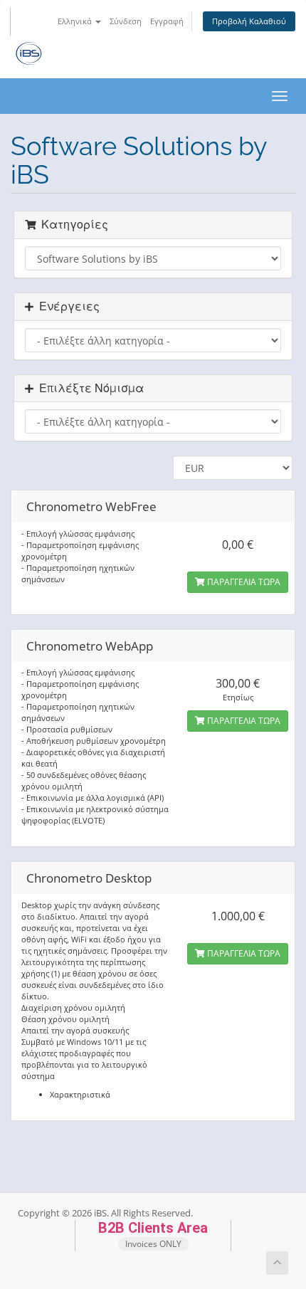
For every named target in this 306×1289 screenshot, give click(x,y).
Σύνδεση (126, 21)
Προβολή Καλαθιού (249, 21)
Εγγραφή (167, 21)
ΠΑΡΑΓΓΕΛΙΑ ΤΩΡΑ (242, 582)
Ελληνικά (76, 21)
